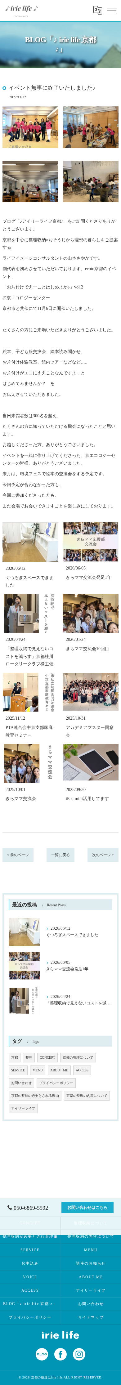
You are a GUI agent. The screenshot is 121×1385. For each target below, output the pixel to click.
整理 (28, 1057)
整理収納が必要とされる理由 (30, 1236)
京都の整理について (78, 1057)
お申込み (29, 1263)
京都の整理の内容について (86, 1095)
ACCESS (82, 1070)
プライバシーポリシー (56, 1083)
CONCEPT (47, 1057)
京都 (14, 1057)
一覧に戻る (60, 855)
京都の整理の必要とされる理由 (35, 1095)
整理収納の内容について (90, 1236)
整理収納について (91, 1223)
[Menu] (111, 10)
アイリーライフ (23, 1108)
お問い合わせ (21, 1083)
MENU (38, 1070)
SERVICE (18, 1070)
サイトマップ (91, 1317)
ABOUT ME (59, 1070)
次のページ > (103, 855)
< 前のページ (18, 855)
